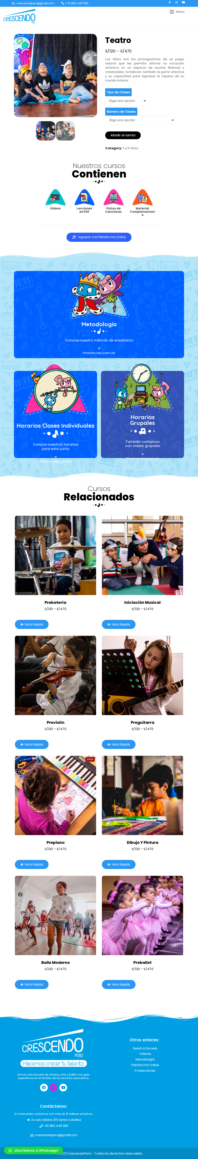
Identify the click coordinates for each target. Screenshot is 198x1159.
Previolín (55, 722)
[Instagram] (53, 1087)
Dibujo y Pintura (142, 842)
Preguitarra (142, 722)
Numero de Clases (121, 111)
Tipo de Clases (118, 92)
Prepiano (56, 842)
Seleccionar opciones (51, 555)
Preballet (142, 962)
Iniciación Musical (142, 602)
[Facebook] (44, 1087)
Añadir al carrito (123, 135)
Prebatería (55, 602)
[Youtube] (63, 1087)
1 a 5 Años (130, 148)
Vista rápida (59, 555)
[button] (99, 237)
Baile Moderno (55, 962)
